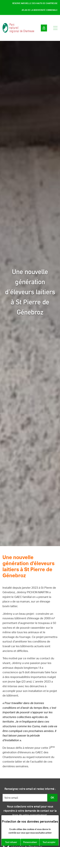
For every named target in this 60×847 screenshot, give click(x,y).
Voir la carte (44, 28)
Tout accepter (49, 842)
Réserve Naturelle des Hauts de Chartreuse (35, 3)
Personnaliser (30, 842)
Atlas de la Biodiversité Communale (40, 10)
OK (52, 797)
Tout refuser (11, 842)
